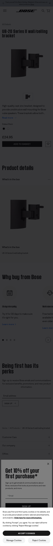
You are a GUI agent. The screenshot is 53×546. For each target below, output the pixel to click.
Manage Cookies (13, 540)
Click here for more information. (28, 518)
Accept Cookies (26, 533)
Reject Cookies (39, 540)
